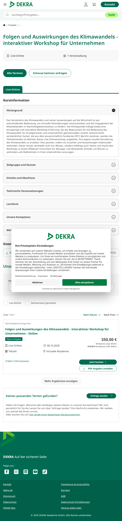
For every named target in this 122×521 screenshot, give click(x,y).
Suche (111, 14)
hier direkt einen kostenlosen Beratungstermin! (54, 414)
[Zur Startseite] (4, 25)
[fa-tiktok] (46, 472)
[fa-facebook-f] (8, 472)
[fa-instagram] (17, 472)
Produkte (12, 25)
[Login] (85, 4)
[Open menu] (5, 4)
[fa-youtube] (36, 472)
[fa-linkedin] (27, 472)
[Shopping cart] (94, 4)
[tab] (12, 89)
